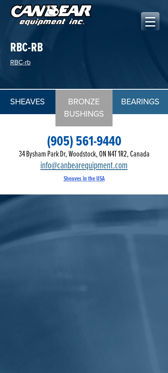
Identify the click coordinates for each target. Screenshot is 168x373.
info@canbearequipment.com (84, 165)
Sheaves (27, 102)
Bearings (140, 102)
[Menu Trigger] (150, 21)
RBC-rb (20, 62)
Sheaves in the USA (84, 178)
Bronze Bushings (84, 108)
